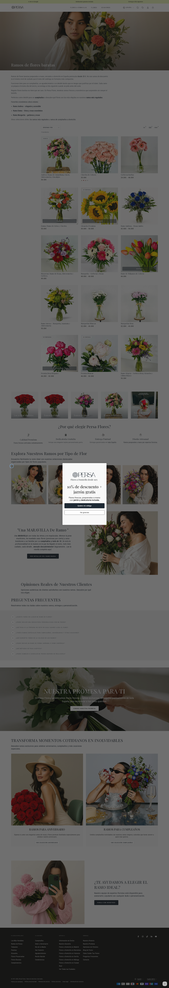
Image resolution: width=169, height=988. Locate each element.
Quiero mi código (85, 506)
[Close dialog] (11, 466)
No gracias (84, 512)
